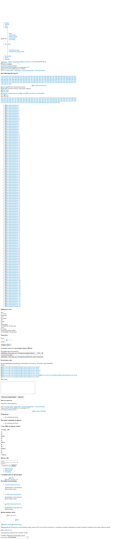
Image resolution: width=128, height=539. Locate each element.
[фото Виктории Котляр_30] (12, 168)
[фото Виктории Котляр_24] (12, 158)
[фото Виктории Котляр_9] (12, 118)
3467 (50, 76)
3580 (40, 102)
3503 (18, 81)
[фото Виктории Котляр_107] (12, 291)
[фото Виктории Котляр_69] (12, 230)
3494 (45, 79)
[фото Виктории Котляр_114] (12, 303)
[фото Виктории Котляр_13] (12, 140)
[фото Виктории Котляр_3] (12, 108)
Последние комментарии (28, 70)
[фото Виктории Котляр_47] (12, 195)
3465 (40, 76)
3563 (23, 101)
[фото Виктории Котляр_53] (12, 205)
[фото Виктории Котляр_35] (12, 176)
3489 (18, 79)
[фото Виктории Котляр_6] (12, 113)
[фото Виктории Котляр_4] (12, 110)
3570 (61, 101)
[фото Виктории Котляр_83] (12, 253)
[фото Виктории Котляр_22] (12, 155)
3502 (13, 81)
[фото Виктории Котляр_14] (12, 142)
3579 (34, 102)
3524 (56, 82)
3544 (72, 98)
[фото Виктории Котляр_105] (12, 288)
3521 (40, 82)
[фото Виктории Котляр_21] (12, 153)
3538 (40, 98)
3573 (2, 102)
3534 (18, 98)
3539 (45, 98)
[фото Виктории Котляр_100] (12, 280)
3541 (56, 98)
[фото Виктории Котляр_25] (12, 160)
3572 (72, 101)
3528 (2, 84)
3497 (61, 79)
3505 (29, 81)
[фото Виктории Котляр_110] (12, 296)
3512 (67, 81)
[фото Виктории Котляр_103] (12, 285)
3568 (50, 101)
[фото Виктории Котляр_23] (12, 156)
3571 (67, 101)
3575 (13, 102)
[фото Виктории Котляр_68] (12, 229)
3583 (56, 102)
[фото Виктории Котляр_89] (12, 262)
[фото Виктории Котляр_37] (12, 179)
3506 (34, 81)
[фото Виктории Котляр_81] (12, 250)
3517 (18, 82)
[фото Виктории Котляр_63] (39, 85)
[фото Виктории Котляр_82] (12, 251)
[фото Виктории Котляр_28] (12, 164)
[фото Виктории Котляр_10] (12, 119)
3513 (72, 81)
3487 (7, 79)
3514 (2, 82)
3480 (45, 77)
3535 (23, 98)
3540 (50, 98)
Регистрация (8, 471)
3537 (34, 98)
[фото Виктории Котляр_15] (12, 143)
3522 (45, 82)
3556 (61, 99)
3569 (56, 101)
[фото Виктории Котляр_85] (12, 256)
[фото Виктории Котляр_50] (12, 200)
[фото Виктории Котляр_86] (12, 258)
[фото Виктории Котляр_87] (12, 259)
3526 (67, 82)
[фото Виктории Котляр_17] (12, 147)
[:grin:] (20, 370)
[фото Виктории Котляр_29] (12, 166)
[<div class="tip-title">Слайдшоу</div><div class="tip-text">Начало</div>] (3, 87)
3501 (7, 81)
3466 (45, 76)
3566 (40, 101)
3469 (61, 76)
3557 (67, 99)
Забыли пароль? (9, 468)
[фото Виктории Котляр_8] (12, 116)
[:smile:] (20, 367)
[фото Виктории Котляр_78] (12, 245)
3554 (50, 99)
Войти (14, 465)
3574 (7, 102)
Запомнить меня (7, 465)
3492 (34, 79)
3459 (7, 76)
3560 (7, 101)
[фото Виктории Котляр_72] (12, 235)
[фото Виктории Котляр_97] (12, 275)
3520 (34, 82)
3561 (13, 101)
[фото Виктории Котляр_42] (12, 187)
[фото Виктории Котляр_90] (12, 264)
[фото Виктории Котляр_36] (12, 177)
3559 (2, 101)
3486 (2, 79)
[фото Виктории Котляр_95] (12, 272)
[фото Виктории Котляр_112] (12, 299)
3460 (13, 76)
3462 (23, 76)
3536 (29, 98)
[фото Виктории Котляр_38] (12, 180)
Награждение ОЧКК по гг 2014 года (22, 61)
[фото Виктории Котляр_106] (12, 290)
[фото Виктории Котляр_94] (12, 270)
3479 (40, 77)
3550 (29, 99)
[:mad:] (20, 375)
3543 (67, 98)
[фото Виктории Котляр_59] (12, 214)
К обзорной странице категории (9, 65)
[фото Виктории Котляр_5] (12, 111)
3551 (34, 99)
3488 (13, 79)
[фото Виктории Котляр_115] (12, 304)
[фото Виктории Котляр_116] (12, 306)
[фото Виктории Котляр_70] (12, 232)
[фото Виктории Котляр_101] (12, 282)
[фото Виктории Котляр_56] (12, 209)
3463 (29, 76)
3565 (34, 101)
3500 (2, 81)
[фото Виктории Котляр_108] (12, 293)
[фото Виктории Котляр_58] (12, 213)
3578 (29, 102)
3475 (18, 77)
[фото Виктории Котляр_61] (12, 217)
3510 (56, 81)
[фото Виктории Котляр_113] (12, 301)
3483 (61, 77)
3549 (23, 99)
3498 (67, 79)
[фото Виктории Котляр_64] (12, 222)
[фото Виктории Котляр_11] (12, 137)
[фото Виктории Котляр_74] (12, 238)
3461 (18, 76)
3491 (29, 79)
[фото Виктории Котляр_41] (12, 185)
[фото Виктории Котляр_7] (12, 114)
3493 (40, 79)
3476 (23, 77)
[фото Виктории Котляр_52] (12, 203)
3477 (29, 77)
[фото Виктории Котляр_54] (12, 206)
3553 (45, 99)
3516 (13, 82)
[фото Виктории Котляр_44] (12, 190)
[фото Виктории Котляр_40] (12, 184)
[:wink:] (20, 371)
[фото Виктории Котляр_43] (12, 188)
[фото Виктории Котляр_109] (12, 295)
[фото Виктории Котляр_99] (12, 279)
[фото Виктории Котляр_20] (12, 151)
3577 (23, 102)
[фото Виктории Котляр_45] (12, 192)
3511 (61, 81)
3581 (45, 102)
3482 (56, 77)
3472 (2, 77)
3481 (50, 77)
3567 (45, 101)
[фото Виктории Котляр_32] (12, 171)
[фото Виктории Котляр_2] (12, 106)
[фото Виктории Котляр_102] (12, 283)
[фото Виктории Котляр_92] (12, 267)
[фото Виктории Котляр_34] (12, 174)
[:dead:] (20, 376)
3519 (29, 82)
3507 (40, 81)
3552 (40, 99)
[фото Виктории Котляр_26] (12, 161)
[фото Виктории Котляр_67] (12, 227)
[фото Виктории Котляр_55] (12, 208)
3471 (72, 76)
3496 (56, 79)
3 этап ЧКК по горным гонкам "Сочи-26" (12, 484)
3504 (23, 81)
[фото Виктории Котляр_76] (12, 242)
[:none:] (20, 373)
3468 (56, 76)
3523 (50, 82)
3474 (13, 77)
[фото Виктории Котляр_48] (12, 196)
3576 (18, 102)
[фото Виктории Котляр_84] (12, 254)
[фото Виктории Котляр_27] (12, 163)
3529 (7, 84)
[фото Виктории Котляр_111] (12, 298)
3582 (50, 102)
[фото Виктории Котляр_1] (12, 105)
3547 (13, 99)
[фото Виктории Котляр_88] (12, 261)
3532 (7, 98)
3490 (23, 79)
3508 (45, 81)
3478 (34, 77)
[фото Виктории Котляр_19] (12, 150)
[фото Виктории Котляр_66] (12, 225)
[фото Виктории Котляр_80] (12, 248)
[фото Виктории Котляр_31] (12, 169)
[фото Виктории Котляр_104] (12, 287)
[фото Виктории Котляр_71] (12, 233)
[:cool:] (20, 368)
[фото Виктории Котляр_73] (12, 237)
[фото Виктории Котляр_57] (12, 211)
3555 (56, 99)
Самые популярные (40, 70)
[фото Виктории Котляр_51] (12, 201)
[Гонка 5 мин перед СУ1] (11, 479)
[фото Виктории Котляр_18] (12, 148)
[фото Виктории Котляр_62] (12, 219)
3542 (61, 98)
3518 (23, 82)
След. (2, 94)
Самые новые (17, 70)
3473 (7, 77)
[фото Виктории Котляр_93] (12, 269)
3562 (18, 101)
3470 (67, 76)
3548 (18, 99)
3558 (72, 99)
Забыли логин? (8, 470)
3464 (34, 76)
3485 (72, 77)
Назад (7, 90)
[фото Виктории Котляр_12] (12, 139)
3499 (72, 79)
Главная (10, 61)
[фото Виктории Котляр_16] (12, 145)
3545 (2, 99)
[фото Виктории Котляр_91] (12, 266)
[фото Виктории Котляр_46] (12, 193)
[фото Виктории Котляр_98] (12, 277)
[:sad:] (58, 375)
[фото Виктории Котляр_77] (12, 243)
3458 (2, 76)
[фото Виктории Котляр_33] (12, 172)
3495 (50, 79)
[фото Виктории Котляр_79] (12, 246)
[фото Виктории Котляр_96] (12, 274)
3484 (67, 77)
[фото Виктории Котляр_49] (12, 198)
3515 (7, 82)
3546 (7, 99)
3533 (13, 98)
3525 (61, 82)
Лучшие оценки (9, 70)
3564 (29, 101)
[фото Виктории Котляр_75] (12, 240)
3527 (72, 82)
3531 (2, 98)
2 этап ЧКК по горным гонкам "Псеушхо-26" (13, 494)
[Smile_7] (11, 477)
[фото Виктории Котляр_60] (12, 216)
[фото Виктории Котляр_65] (12, 224)
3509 (50, 81)
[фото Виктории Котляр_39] (12, 182)
